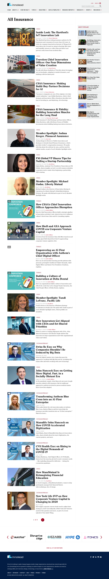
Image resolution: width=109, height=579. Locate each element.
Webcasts (80, 10)
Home (9, 10)
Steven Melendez (53, 38)
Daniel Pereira (52, 68)
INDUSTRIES (42, 10)
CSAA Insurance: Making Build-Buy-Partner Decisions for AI (53, 86)
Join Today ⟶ (48, 568)
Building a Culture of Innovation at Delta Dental (52, 277)
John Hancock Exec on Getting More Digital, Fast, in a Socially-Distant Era (54, 373)
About (9, 572)
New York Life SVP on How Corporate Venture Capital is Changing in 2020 (53, 499)
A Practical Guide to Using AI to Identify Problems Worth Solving (93, 88)
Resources (97, 10)
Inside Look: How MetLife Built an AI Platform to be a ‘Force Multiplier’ (94, 33)
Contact (22, 572)
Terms (43, 572)
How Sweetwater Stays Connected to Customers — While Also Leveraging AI (94, 70)
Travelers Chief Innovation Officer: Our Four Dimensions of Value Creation (53, 62)
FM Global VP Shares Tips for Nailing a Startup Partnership (53, 160)
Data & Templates (54, 10)
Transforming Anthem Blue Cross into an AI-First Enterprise (52, 399)
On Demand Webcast (42, 343)
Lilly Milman (51, 164)
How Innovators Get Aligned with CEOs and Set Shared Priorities (53, 323)
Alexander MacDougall (52, 118)
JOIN (92, 3)
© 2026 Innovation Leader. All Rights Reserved (20, 575)
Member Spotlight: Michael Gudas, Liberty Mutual (52, 183)
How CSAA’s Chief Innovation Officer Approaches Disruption (54, 206)
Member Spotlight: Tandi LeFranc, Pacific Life (51, 299)
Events (88, 10)
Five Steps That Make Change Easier (93, 78)
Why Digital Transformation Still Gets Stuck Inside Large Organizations (93, 114)
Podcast (39, 201)
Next (101, 537)
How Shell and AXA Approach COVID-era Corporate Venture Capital (54, 229)
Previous (7, 537)
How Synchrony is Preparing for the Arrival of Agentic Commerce (92, 97)
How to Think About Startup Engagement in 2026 (93, 105)
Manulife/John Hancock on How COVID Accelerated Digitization (52, 425)
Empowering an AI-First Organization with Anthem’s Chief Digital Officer (53, 253)
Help (27, 572)
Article (38, 29)
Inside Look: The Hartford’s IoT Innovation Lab (52, 34)
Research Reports (68, 10)
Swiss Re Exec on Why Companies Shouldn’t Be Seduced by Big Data (50, 349)
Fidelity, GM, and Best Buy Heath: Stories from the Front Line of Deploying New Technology (93, 52)
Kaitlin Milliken (49, 210)
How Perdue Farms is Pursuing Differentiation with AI (93, 61)
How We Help (25, 10)
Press (32, 572)
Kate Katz (48, 139)
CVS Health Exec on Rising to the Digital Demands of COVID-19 (53, 449)
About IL (15, 10)
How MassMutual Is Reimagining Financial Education (49, 475)
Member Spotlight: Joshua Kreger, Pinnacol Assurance (52, 135)
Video (38, 106)
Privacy (38, 572)
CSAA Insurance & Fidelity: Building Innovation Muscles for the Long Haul (53, 112)
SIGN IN (97, 3)
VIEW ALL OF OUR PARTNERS (54, 548)
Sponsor (15, 572)
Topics (34, 10)
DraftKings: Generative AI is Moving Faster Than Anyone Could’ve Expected (94, 42)
